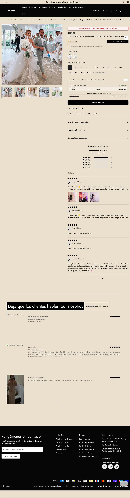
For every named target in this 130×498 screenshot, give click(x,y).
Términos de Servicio (86, 453)
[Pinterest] (104, 466)
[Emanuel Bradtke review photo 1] (72, 197)
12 (98, 67)
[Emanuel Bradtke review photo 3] (94, 197)
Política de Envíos (85, 446)
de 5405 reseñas (102, 306)
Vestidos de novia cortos (31, 7)
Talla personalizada (99, 73)
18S (120, 67)
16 (109, 67)
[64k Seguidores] (116, 466)
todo (15, 20)
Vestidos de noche (64, 7)
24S (82, 73)
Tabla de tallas (78, 7)
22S (76, 73)
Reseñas (25, 14)
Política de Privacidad (86, 449)
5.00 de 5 (103, 150)
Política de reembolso (86, 442)
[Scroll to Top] (126, 487)
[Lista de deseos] (126, 38)
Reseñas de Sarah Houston (111, 448)
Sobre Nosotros (84, 439)
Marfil (75, 57)
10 (92, 67)
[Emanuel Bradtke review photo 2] (83, 197)
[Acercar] (58, 28)
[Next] (123, 2)
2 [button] (97, 278)
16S (114, 67)
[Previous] (6, 2)
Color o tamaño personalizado (80, 57)
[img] (72, 179)
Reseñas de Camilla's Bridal (111, 451)
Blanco (70, 57)
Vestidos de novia (48, 7)
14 (103, 67)
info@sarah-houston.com (110, 462)
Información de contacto (87, 456)
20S (70, 73)
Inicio (8, 20)
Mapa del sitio (107, 458)
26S (88, 73)
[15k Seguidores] (110, 466)
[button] (120, 10)
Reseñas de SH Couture (110, 445)
